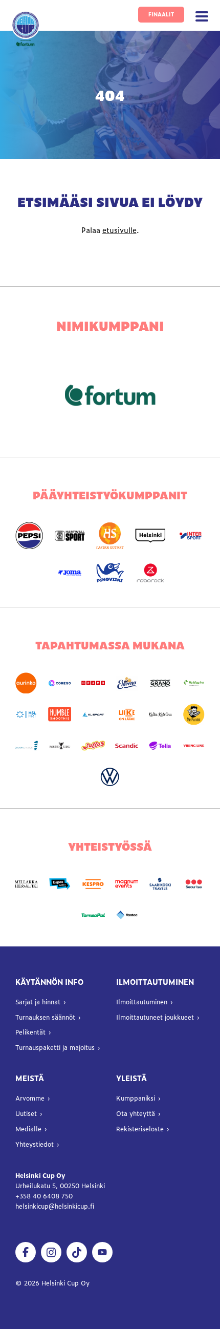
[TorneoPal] (93, 915)
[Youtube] (102, 1252)
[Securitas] (194, 884)
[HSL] (26, 714)
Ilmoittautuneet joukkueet (155, 1017)
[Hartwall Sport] (70, 536)
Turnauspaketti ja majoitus (55, 1047)
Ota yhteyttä (135, 1113)
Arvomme (30, 1098)
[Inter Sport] (190, 536)
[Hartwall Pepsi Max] (29, 536)
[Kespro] (93, 884)
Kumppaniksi (135, 1098)
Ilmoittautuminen (141, 1001)
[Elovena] (127, 683)
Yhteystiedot (34, 1144)
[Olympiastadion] (26, 745)
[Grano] (161, 683)
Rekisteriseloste (140, 1128)
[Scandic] (127, 745)
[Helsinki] (150, 536)
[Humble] (60, 714)
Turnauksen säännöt (45, 1017)
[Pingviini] (110, 573)
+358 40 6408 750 (45, 1195)
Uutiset (26, 1113)
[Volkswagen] (110, 777)
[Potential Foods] (93, 745)
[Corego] (60, 683)
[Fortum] (110, 395)
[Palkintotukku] (60, 745)
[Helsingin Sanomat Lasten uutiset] (110, 536)
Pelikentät (30, 1032)
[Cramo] (93, 683)
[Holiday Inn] (194, 683)
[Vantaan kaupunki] (127, 915)
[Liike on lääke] (127, 714)
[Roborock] (150, 573)
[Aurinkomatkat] (26, 683)
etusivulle (119, 230)
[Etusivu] (25, 29)
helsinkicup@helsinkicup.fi (54, 1206)
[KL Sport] (93, 714)
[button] (202, 17)
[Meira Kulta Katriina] (161, 714)
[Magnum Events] (127, 884)
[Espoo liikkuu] (60, 884)
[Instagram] (51, 1252)
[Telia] (161, 745)
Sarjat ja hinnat (37, 1001)
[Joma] (70, 573)
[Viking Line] (194, 745)
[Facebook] (25, 1252)
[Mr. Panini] (194, 714)
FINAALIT (161, 14)
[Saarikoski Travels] (161, 884)
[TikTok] (77, 1252)
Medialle (28, 1128)
